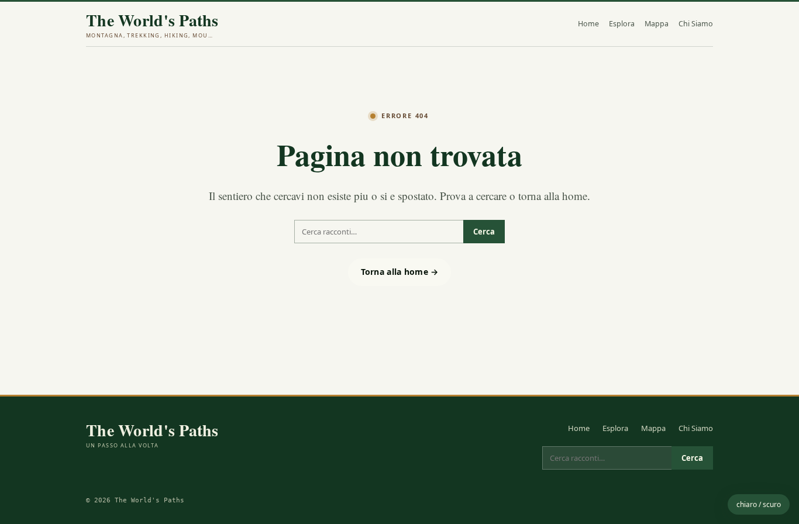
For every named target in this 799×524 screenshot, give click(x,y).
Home (588, 24)
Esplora (622, 24)
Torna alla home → (400, 271)
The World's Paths (152, 25)
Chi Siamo (696, 24)
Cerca (484, 231)
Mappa (657, 24)
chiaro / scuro (758, 504)
